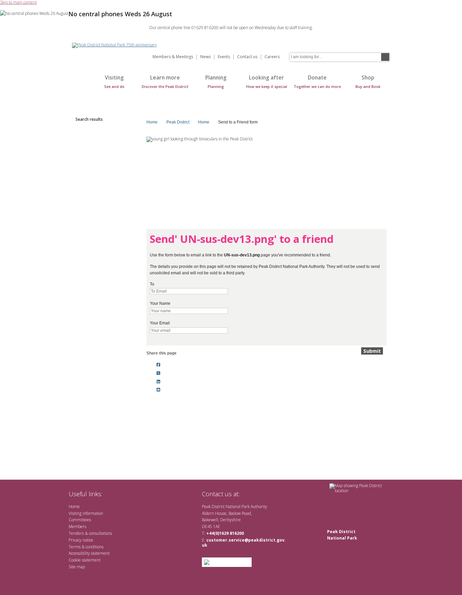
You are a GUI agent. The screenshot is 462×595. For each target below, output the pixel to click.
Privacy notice (81, 540)
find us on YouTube (270, 493)
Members (77, 526)
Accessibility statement (89, 553)
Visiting (114, 81)
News (205, 57)
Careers (272, 57)
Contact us (247, 57)
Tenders (76, 533)
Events (224, 57)
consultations (100, 533)
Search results (89, 119)
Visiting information (86, 513)
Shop (367, 81)
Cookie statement (84, 560)
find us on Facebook (259, 493)
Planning (216, 81)
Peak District (177, 122)
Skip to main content (18, 2)
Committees (80, 520)
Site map (77, 567)
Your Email (160, 323)
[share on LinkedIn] (158, 381)
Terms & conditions (86, 547)
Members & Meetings (173, 57)
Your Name (160, 303)
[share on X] (158, 373)
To (152, 284)
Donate (317, 81)
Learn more (165, 81)
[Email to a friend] (158, 390)
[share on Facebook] (158, 365)
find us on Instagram (281, 493)
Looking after (266, 81)
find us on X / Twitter (248, 493)
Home (79, 85)
